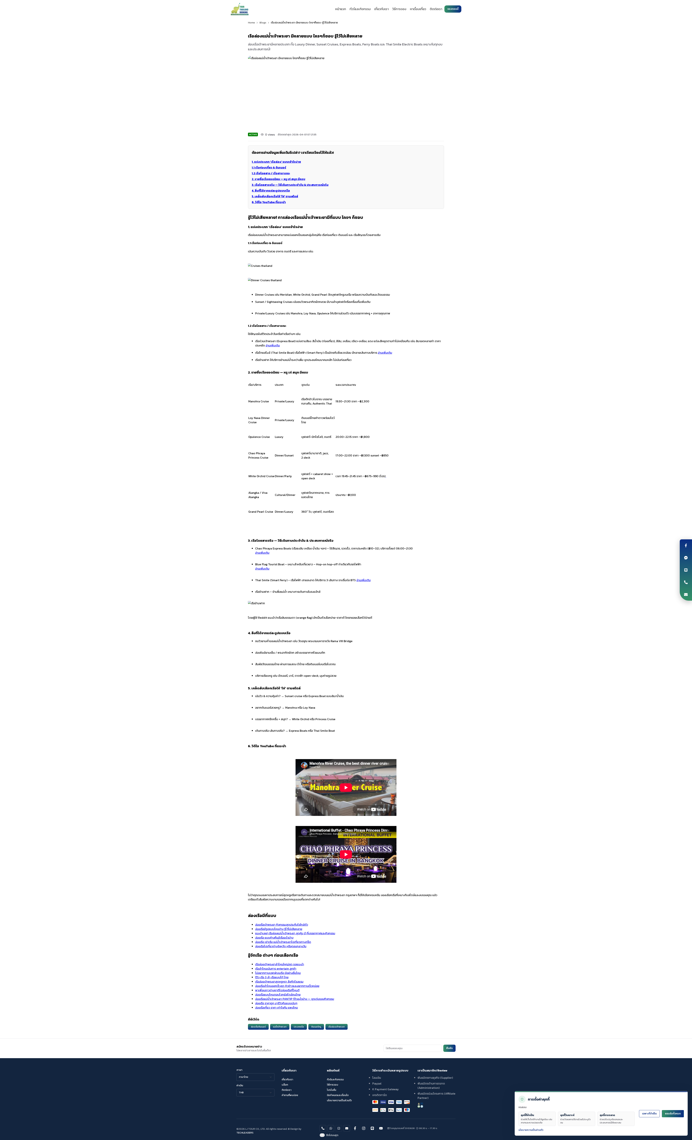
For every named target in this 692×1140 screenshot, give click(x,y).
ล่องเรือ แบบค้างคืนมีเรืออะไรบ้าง (274, 937)
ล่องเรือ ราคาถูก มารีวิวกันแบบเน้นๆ (276, 1003)
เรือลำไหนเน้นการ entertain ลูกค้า (275, 968)
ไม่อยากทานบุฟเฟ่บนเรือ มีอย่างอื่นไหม (278, 973)
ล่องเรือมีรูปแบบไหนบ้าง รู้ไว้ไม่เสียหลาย (278, 929)
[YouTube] (381, 1128)
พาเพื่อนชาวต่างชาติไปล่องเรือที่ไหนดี (277, 990)
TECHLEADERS (244, 1133)
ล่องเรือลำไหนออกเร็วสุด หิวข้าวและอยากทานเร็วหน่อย (287, 986)
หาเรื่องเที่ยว (418, 8)
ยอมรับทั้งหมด (673, 1113)
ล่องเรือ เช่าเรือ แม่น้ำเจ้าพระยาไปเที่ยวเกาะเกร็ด (283, 942)
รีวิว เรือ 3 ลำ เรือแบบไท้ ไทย (272, 977)
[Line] (686, 570)
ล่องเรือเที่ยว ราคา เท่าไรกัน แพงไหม (276, 1007)
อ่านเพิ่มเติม (273, 345)
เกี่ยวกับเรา (381, 8)
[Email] (686, 594)
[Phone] (686, 582)
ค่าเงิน (239, 1085)
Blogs (263, 23)
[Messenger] (686, 558)
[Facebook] (686, 545)
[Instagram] (363, 1128)
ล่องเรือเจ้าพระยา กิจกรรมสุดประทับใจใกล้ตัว (281, 924)
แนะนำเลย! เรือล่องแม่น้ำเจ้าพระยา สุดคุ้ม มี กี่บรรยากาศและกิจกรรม (295, 933)
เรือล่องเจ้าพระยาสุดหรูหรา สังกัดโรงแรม (279, 981)
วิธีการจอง (399, 8)
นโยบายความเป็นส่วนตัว (530, 1130)
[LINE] (339, 1128)
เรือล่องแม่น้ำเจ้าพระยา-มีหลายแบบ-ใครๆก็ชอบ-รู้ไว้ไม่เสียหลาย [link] (304, 23)
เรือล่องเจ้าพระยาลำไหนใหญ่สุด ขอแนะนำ (279, 964)
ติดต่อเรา (436, 8)
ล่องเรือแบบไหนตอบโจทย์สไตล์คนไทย (278, 994)
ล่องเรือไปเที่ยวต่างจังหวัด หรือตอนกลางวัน (280, 946)
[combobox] (255, 1077)
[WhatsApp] (331, 1128)
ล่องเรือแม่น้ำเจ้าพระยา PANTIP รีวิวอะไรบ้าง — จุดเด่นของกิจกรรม (294, 999)
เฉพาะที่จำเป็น (649, 1113)
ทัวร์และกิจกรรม (360, 8)
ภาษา (239, 1070)
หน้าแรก (340, 8)
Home (251, 23)
